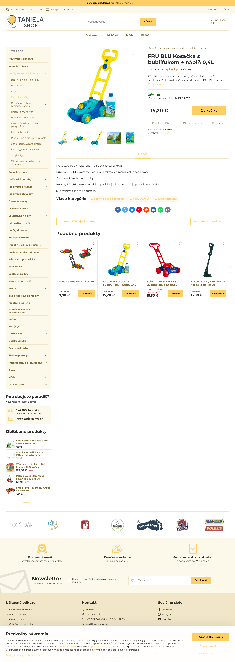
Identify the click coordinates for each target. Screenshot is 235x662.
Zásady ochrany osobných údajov (24, 655)
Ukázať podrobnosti (210, 653)
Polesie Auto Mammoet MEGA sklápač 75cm (30, 477)
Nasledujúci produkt (207, 221)
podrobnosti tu (67, 646)
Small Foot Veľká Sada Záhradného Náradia (29, 454)
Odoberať (201, 580)
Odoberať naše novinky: (47, 583)
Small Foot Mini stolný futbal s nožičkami (33, 489)
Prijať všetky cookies (210, 637)
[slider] (172, 69)
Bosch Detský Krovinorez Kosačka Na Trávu (208, 283)
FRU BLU (163, 132)
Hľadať (147, 21)
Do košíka (209, 111)
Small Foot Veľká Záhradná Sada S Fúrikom (32, 442)
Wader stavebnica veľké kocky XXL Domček (30, 466)
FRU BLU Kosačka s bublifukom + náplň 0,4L (119, 283)
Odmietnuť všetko (210, 646)
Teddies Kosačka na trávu (76, 281)
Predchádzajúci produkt (80, 221)
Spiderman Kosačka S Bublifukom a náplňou (162, 283)
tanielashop (28, 502)
